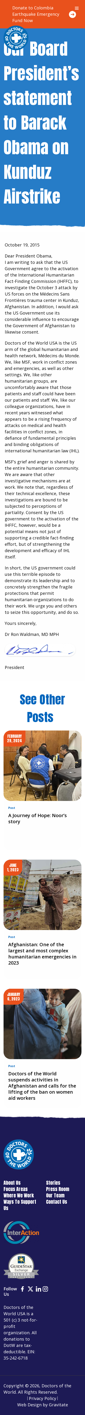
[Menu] (76, 8)
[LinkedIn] (38, 1289)
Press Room (57, 1189)
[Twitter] (30, 1289)
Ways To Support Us (20, 1205)
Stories (53, 1182)
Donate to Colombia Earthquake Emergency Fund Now (35, 14)
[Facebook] (22, 1289)
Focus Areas (16, 1189)
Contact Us (56, 1201)
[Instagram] (45, 1289)
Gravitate (58, 1404)
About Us (12, 1182)
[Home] (16, 38)
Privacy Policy (42, 1398)
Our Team (55, 1195)
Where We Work (19, 1195)
